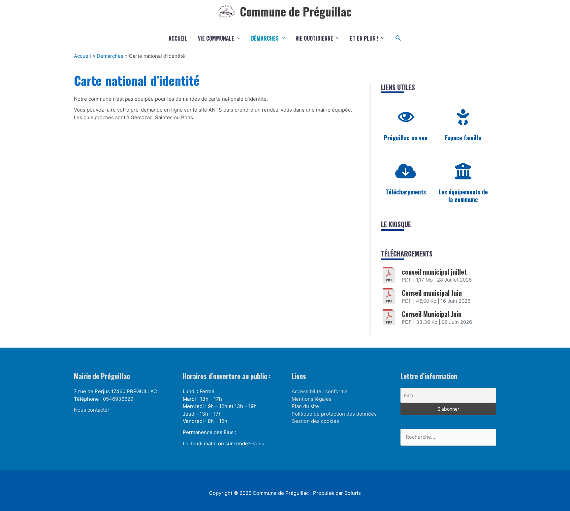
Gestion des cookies (315, 421)
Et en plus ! (364, 38)
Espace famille (463, 137)
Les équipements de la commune (463, 195)
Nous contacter (92, 410)
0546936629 (118, 399)
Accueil (178, 38)
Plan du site (305, 406)
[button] (398, 38)
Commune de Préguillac (296, 11)
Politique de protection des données (334, 414)
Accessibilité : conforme (320, 391)
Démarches (265, 38)
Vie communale (216, 38)
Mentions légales (312, 399)
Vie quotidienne (314, 38)
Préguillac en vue (406, 137)
